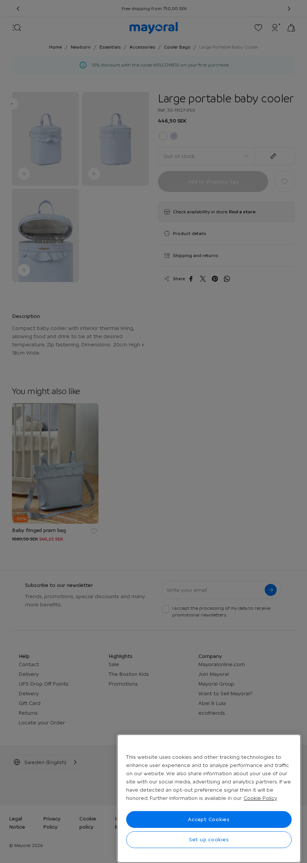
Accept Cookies (209, 819)
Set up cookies (209, 839)
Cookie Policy (260, 798)
